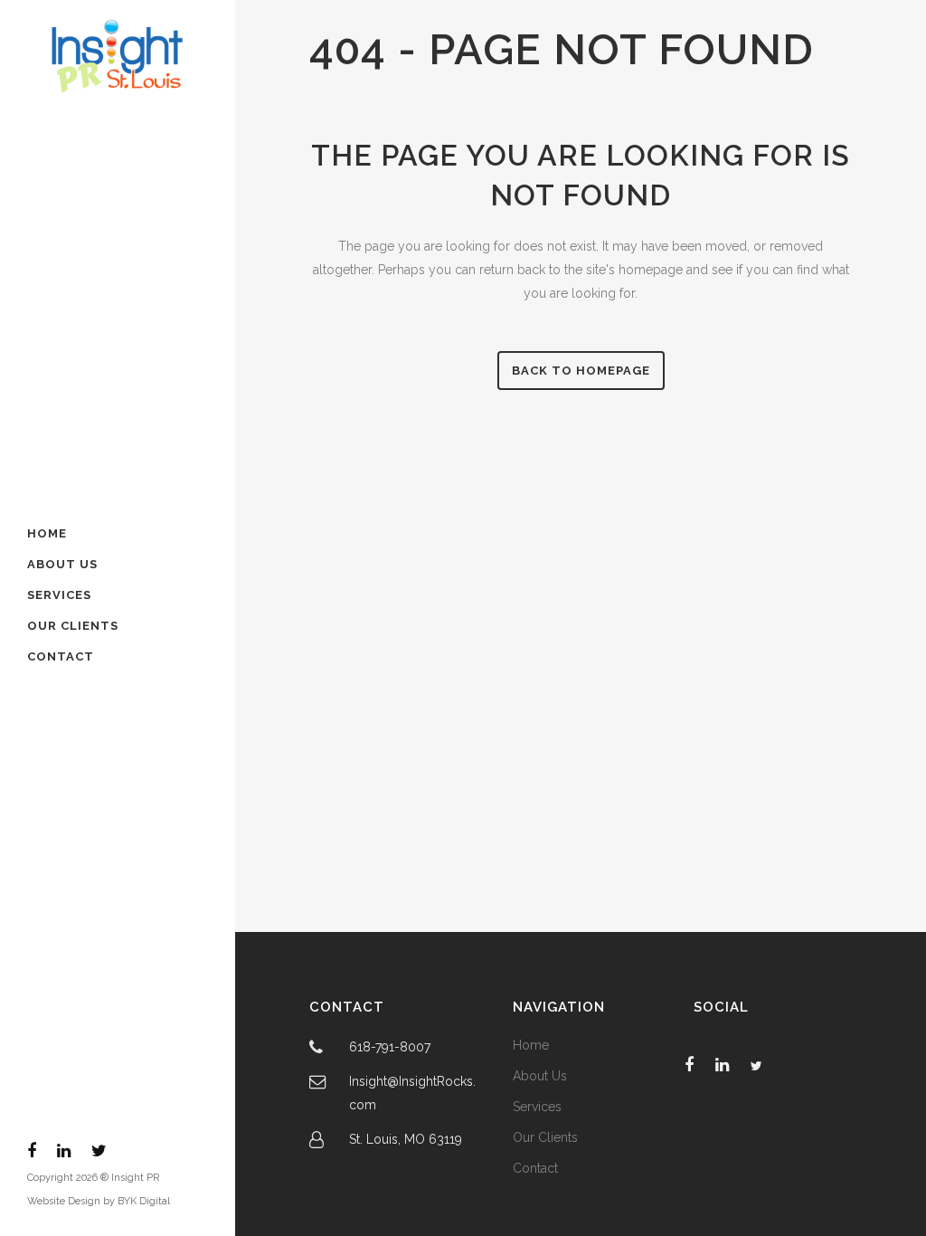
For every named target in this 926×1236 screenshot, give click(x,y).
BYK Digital (144, 1201)
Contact (535, 1168)
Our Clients (545, 1137)
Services (537, 1106)
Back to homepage (581, 370)
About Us (540, 1076)
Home (531, 1045)
